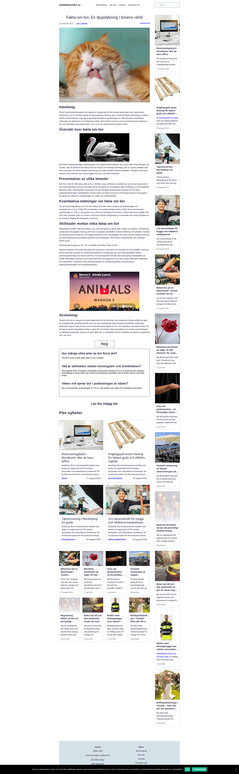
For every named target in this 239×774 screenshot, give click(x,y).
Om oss (112, 5)
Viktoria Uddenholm (117, 539)
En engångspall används (167, 118)
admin (64, 478)
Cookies (122, 5)
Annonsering (101, 5)
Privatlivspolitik (199, 769)
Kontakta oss (134, 5)
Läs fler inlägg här (104, 403)
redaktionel (145, 23)
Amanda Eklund (115, 478)
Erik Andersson (68, 539)
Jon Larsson (81, 23)
